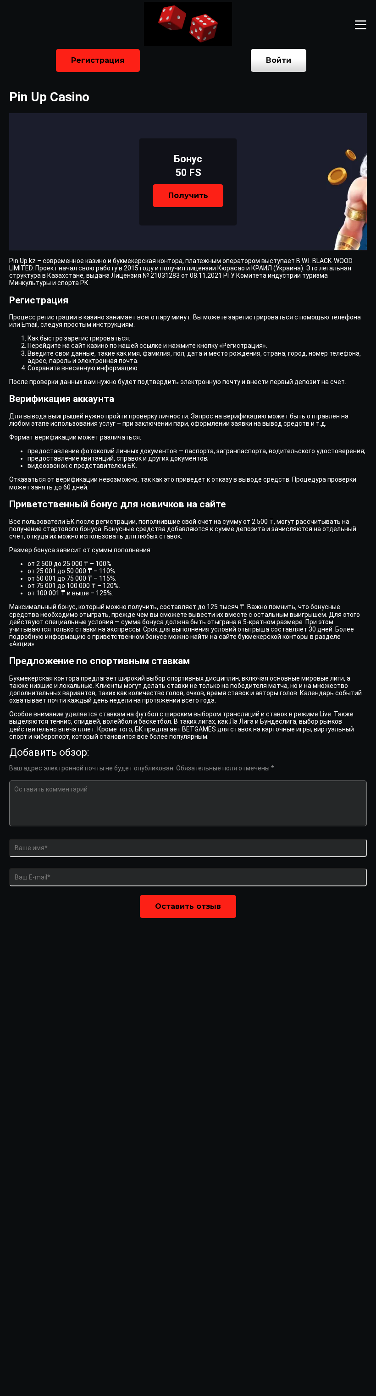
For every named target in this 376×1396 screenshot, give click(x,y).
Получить (188, 195)
